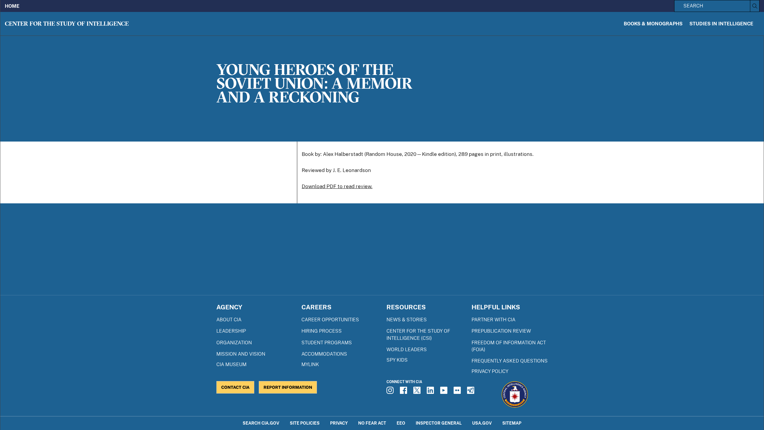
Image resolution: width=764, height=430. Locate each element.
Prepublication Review (501, 331)
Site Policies (305, 423)
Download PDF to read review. (337, 186)
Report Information (288, 387)
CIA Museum (231, 364)
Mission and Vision (240, 354)
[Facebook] (404, 392)
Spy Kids (397, 360)
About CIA (228, 319)
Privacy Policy (490, 371)
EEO (401, 423)
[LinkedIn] (431, 392)
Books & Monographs (653, 24)
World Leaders (406, 349)
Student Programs (326, 342)
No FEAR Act (372, 423)
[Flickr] (458, 392)
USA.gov (482, 423)
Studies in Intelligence (721, 24)
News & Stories (406, 319)
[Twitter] (417, 392)
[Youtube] (444, 392)
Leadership (231, 331)
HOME (12, 6)
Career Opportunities (330, 319)
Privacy (339, 423)
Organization (234, 342)
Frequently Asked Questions (510, 361)
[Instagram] (390, 392)
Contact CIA (235, 387)
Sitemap (511, 423)
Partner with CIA (493, 319)
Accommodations (324, 354)
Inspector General (439, 423)
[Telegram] (471, 392)
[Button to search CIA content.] (754, 6)
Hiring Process (321, 331)
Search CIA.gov (261, 423)
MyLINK (310, 364)
